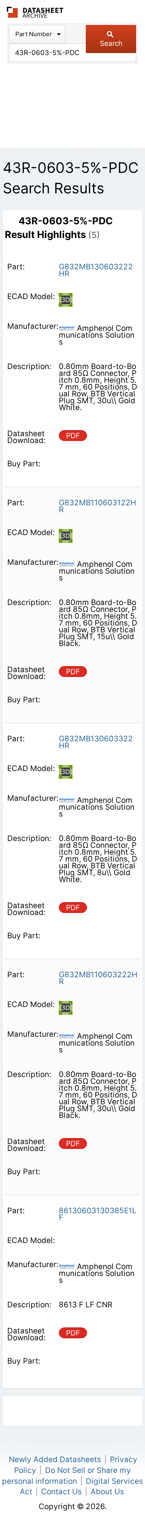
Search (111, 43)
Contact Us (61, 1491)
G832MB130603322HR (96, 742)
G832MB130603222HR (96, 270)
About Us (107, 1491)
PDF (73, 435)
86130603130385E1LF (98, 1214)
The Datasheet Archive (35, 12)
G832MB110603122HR (97, 506)
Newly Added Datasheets (55, 1459)
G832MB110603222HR (98, 978)
